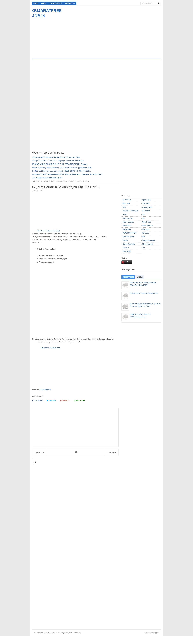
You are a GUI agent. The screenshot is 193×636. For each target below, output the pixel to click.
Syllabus (126, 248)
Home (35, 3)
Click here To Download (48, 231)
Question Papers (129, 237)
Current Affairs (147, 207)
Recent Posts (128, 277)
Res (143, 237)
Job (143, 214)
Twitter (52, 401)
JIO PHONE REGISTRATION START (47, 178)
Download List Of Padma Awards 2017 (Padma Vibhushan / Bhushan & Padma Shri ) (67, 174)
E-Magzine (146, 211)
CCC (124, 207)
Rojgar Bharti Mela (149, 240)
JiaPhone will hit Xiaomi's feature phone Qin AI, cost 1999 (56, 157)
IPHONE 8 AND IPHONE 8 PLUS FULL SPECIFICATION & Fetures (59, 164)
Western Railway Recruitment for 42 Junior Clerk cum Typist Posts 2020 (62, 167)
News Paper (127, 226)
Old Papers (146, 229)
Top (143, 248)
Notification (127, 229)
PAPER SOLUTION (129, 233)
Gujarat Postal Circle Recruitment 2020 (144, 293)
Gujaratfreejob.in (53, 633)
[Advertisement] (54, 36)
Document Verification (130, 211)
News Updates (147, 226)
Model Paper (146, 222)
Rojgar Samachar (129, 244)
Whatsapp (80, 401)
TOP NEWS (127, 251)
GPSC (125, 214)
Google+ (66, 401)
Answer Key (127, 200)
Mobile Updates (128, 222)
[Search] (159, 3)
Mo (143, 218)
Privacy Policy (56, 3)
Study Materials (45, 390)
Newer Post (40, 452)
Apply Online (146, 200)
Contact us (70, 3)
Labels (140, 277)
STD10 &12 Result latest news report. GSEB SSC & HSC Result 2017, (61, 171)
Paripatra (145, 233)
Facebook (38, 401)
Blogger (155, 633)
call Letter (146, 203)
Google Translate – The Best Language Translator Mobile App (58, 161)
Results (125, 240)
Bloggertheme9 (74, 633)
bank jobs (126, 203)
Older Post (111, 452)
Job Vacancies (128, 218)
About (43, 3)
